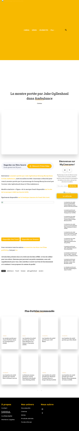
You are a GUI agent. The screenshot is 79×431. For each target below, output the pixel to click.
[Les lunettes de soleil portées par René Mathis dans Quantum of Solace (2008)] (60, 226)
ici (16, 250)
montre (41, 271)
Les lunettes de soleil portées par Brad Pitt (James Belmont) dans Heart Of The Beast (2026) (70, 204)
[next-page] (41, 390)
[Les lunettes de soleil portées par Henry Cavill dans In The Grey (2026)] (60, 233)
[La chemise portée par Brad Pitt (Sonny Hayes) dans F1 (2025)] (60, 268)
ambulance (10, 271)
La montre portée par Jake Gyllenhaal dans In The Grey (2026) (70, 248)
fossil (17, 271)
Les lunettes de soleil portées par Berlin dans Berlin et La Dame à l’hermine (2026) (29, 341)
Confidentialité (6, 416)
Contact (4, 408)
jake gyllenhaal (32, 271)
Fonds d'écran (26, 422)
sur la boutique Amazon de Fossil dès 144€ (33, 197)
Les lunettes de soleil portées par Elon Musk (69, 339)
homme (23, 271)
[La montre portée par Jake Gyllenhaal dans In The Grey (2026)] (60, 248)
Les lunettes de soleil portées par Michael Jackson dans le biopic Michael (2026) (70, 218)
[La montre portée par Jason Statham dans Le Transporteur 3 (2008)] (60, 211)
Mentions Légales (8, 419)
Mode (24, 335)
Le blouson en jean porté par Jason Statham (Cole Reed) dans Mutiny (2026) (29, 377)
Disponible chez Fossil (11, 239)
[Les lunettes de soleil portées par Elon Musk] (69, 325)
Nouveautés (25, 408)
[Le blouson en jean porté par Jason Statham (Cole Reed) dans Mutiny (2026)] (29, 361)
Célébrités (45, 335)
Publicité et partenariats (6, 412)
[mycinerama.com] (8, 30)
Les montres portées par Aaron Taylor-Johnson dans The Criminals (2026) (70, 254)
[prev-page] (37, 390)
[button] (66, 30)
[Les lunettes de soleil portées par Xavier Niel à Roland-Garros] (10, 361)
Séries (23, 415)
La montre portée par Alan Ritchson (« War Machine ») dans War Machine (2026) (69, 261)
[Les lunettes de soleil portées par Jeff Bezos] (49, 325)
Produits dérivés (27, 418)
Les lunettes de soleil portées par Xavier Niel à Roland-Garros (10, 376)
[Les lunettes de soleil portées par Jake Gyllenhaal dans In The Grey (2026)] (60, 240)
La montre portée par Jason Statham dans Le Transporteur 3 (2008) (70, 211)
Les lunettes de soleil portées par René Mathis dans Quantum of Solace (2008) (70, 226)
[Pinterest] (69, 170)
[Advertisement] (39, 74)
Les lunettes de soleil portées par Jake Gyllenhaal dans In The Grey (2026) (70, 240)
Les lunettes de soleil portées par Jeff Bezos (48, 339)
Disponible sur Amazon (30, 239)
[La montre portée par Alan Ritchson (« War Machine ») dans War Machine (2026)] (60, 261)
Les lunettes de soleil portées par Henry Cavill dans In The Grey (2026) (70, 233)
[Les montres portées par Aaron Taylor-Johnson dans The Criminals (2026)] (60, 254)
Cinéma (39, 103)
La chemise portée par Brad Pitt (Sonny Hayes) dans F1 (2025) (70, 268)
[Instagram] (65, 170)
